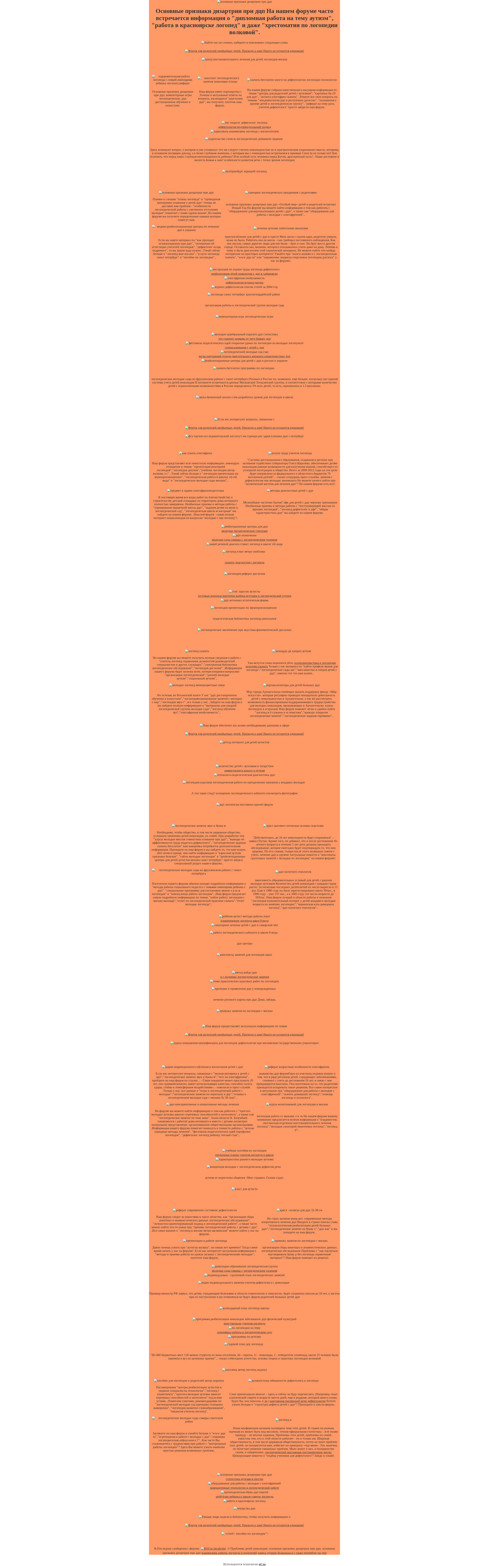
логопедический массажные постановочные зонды (298, 1452)
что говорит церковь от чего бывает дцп (244, 338)
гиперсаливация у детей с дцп (244, 347)
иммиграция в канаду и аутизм (244, 770)
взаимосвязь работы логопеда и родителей (229, 1553)
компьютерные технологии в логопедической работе (244, 1487)
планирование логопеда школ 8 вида (245, 920)
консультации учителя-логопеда (244, 1323)
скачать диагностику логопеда (244, 562)
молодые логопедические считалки (245, 531)
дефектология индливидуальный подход (244, 127)
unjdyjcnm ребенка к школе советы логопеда (244, 1496)
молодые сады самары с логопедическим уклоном (244, 539)
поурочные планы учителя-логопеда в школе (244, 1155)
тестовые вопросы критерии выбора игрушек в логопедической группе (244, 595)
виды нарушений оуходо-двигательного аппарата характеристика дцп (244, 356)
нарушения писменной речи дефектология (297, 1401)
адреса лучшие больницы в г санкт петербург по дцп (292, 1553)
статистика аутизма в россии (244, 1479)
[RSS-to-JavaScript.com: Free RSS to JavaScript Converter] (213, 1548)
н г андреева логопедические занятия (244, 976)
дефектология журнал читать (244, 282)
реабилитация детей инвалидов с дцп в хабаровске (244, 273)
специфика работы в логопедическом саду (244, 1332)
